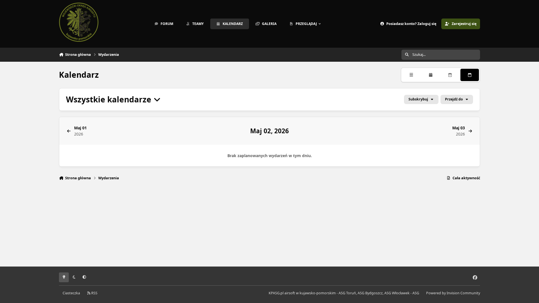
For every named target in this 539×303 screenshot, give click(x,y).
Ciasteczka (71, 293)
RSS (93, 293)
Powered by (453, 293)
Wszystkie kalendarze (109, 99)
